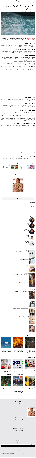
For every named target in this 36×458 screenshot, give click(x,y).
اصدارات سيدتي (21, 430)
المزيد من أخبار (31, 357)
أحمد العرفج (27, 236)
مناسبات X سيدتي (15, 419)
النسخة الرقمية (18, 194)
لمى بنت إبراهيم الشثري (26, 218)
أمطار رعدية (29, 39)
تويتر (21, 152)
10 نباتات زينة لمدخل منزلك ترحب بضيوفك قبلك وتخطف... (20, 308)
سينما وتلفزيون (27, 273)
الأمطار (3, 158)
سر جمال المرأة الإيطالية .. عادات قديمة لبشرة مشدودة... (21, 325)
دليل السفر (21, 432)
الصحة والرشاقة (17, 439)
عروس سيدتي (21, 428)
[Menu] (34, 0)
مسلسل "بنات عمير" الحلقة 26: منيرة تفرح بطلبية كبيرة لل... (21, 282)
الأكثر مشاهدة (32, 289)
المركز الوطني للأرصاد (8, 158)
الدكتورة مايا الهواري (26, 230)
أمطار (32, 64)
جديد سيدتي (32, 248)
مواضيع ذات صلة (31, 336)
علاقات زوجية (27, 265)
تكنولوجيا (27, 250)
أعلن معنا (26, 453)
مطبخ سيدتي (21, 419)
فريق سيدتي (15, 426)
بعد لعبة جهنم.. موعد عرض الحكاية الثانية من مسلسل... (21, 291)
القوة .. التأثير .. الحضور (32, 202)
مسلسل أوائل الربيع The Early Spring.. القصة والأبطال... (22, 299)
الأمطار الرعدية (20, 158)
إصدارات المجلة (18, 174)
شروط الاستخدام (33, 453)
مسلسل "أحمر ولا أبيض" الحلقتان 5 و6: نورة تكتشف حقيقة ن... (21, 274)
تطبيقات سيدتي (15, 428)
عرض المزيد (18, 394)
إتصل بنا (23, 453)
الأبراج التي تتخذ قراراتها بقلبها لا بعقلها (24, 259)
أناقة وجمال (22, 439)
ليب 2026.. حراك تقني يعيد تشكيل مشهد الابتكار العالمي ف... (21, 251)
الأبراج (28, 258)
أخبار (34, 11)
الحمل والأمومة (17, 442)
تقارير (22, 426)
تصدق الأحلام (33, 206)
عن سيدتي (16, 421)
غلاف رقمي (15, 430)
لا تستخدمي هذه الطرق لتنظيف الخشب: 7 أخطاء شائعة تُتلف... (20, 316)
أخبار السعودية (13, 158)
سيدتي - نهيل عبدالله (30, 11)
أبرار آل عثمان (27, 224)
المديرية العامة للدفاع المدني (30, 38)
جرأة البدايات (33, 210)
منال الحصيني (27, 242)
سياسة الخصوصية (29, 453)
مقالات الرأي (32, 216)
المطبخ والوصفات (17, 440)
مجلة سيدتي (15, 417)
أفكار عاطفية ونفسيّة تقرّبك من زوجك (24, 266)
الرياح (34, 159)
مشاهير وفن (26, 439)
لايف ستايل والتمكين (32, 439)
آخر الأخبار (16, 432)
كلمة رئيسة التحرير (18, 199)
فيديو (22, 417)
